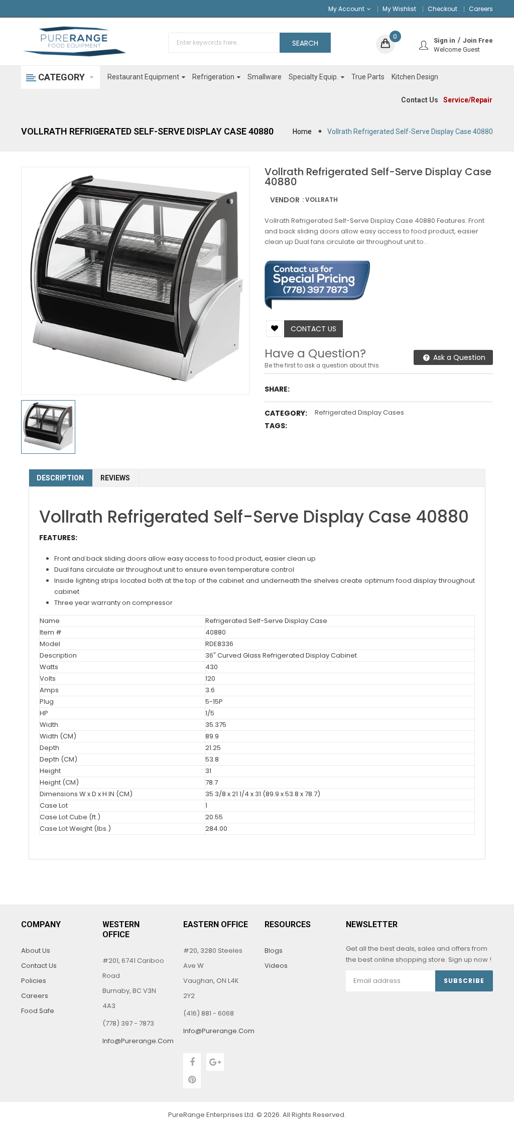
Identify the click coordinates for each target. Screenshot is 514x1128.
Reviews (115, 477)
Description (60, 477)
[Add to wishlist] (274, 328)
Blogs (274, 950)
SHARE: (277, 389)
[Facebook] (192, 1062)
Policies (33, 980)
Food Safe (37, 1011)
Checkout (442, 9)
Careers (481, 9)
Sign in (444, 40)
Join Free (478, 40)
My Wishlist (399, 9)
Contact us (313, 329)
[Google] (215, 1062)
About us (35, 950)
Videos (276, 965)
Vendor (285, 200)
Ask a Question (458, 357)
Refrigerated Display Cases (359, 412)
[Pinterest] (192, 1079)
